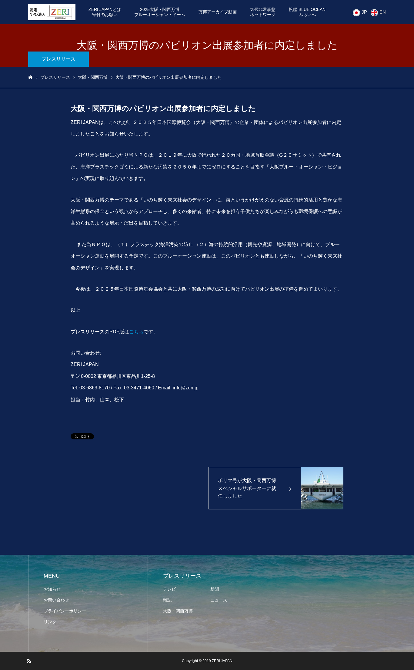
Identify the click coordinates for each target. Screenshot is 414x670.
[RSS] (29, 661)
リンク (50, 621)
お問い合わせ (56, 600)
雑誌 (167, 600)
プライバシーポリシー (65, 610)
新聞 (214, 589)
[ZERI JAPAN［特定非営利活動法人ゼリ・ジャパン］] (51, 12)
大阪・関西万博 (178, 610)
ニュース (218, 600)
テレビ (169, 589)
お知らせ (52, 589)
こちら (136, 331)
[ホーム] (30, 77)
